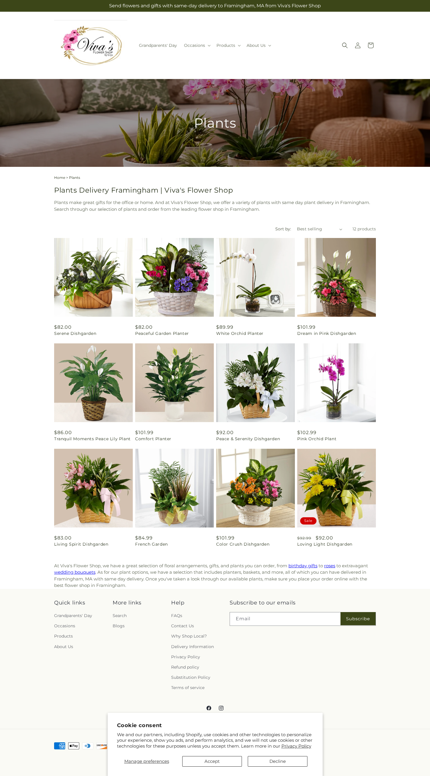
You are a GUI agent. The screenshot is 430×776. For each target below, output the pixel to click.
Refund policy (185, 667)
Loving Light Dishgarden (324, 544)
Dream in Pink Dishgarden (326, 333)
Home (59, 177)
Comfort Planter (153, 438)
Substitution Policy (190, 677)
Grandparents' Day (73, 615)
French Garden (151, 544)
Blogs (119, 625)
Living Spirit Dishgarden (81, 544)
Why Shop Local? (189, 636)
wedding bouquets (74, 572)
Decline (277, 761)
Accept (212, 761)
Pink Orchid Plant (316, 438)
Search (120, 615)
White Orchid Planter (240, 333)
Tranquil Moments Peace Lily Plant (92, 438)
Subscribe (358, 618)
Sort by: (283, 229)
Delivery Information (192, 646)
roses (329, 565)
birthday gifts (302, 565)
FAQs (176, 615)
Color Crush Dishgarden (242, 544)
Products (63, 636)
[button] (196, 45)
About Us (63, 646)
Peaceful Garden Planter (162, 333)
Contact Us (182, 625)
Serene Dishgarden (75, 333)
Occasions (64, 625)
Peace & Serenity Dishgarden (248, 438)
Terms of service (187, 687)
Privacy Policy (296, 746)
